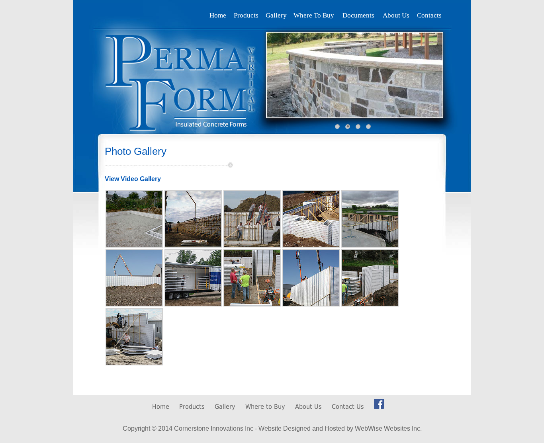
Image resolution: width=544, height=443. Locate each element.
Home (160, 406)
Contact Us (348, 406)
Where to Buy (265, 406)
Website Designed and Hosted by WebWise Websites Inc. (340, 428)
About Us (308, 406)
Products (192, 406)
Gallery (225, 406)
